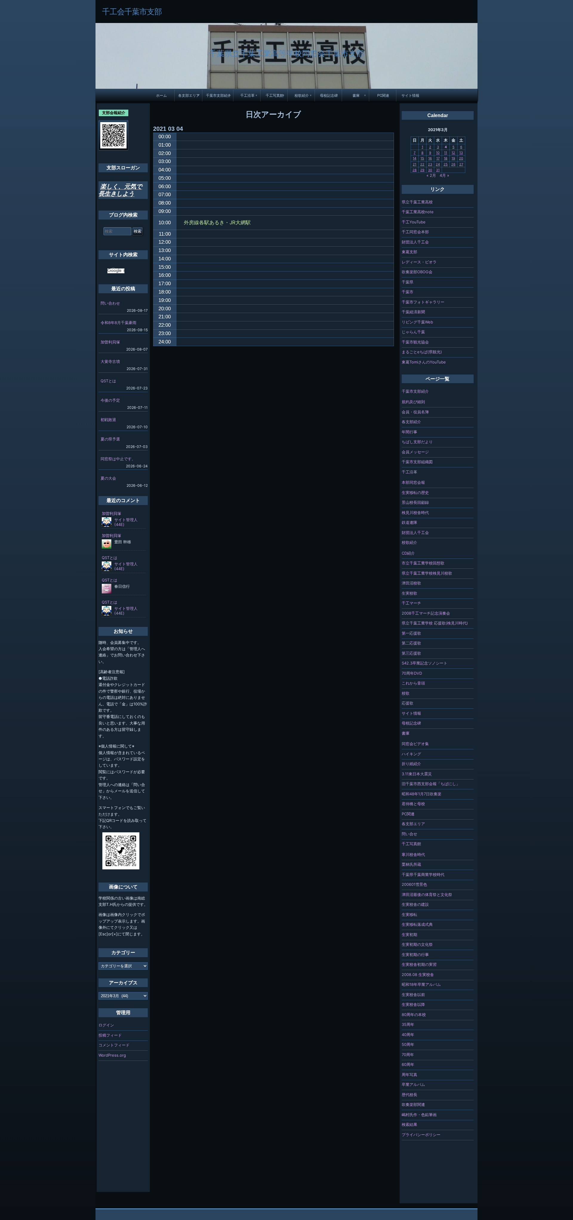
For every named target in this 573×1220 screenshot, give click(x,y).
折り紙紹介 (411, 763)
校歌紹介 (302, 95)
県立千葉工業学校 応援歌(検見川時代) (435, 623)
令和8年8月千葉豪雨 (118, 322)
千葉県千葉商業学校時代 (423, 874)
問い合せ (409, 833)
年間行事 (409, 431)
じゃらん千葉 (413, 331)
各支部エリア (189, 95)
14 (414, 158)
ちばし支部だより (417, 441)
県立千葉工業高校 (417, 202)
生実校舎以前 (413, 994)
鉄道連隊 (409, 522)
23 (430, 164)
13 (461, 153)
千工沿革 (247, 95)
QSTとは (108, 380)
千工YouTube (414, 222)
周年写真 (409, 1074)
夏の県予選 (110, 439)
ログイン (106, 1025)
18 (445, 158)
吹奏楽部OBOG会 (417, 271)
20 (461, 158)
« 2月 (431, 175)
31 (438, 170)
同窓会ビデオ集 (415, 743)
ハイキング (411, 753)
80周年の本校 (414, 1014)
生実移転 (409, 914)
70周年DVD (412, 673)
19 (453, 158)
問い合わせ (110, 303)
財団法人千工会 (415, 242)
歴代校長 (409, 1094)
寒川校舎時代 (413, 854)
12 (453, 153)
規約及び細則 (413, 401)
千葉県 (407, 282)
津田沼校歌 (411, 583)
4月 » (444, 175)
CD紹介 (408, 553)
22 (422, 164)
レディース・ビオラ (419, 262)
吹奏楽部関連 (413, 1104)
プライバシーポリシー (421, 1134)
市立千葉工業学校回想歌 (423, 563)
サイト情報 (410, 95)
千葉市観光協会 (415, 342)
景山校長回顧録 (415, 502)
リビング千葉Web (417, 322)
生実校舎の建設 (415, 904)
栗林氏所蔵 (411, 864)
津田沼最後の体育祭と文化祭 (427, 894)
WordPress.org (112, 1055)
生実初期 (409, 934)
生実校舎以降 (413, 1004)
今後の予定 (110, 400)
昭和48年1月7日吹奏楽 (421, 793)
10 (438, 153)
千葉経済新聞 (413, 311)
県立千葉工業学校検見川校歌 (427, 573)
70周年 (408, 1054)
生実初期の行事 (415, 954)
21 (414, 164)
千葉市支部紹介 (218, 95)
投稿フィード (110, 1035)
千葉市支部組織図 (417, 461)
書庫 (356, 95)
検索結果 (409, 1124)
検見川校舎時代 (415, 512)
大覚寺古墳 (110, 361)
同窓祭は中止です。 (118, 458)
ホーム (161, 95)
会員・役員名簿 (415, 411)
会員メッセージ (415, 451)
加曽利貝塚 (110, 342)
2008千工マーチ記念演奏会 (426, 613)
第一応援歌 (411, 633)
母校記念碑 (329, 95)
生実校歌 (409, 593)
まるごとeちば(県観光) (422, 351)
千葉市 (407, 291)
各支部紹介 (411, 421)
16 (430, 158)
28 (414, 170)
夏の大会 (108, 478)
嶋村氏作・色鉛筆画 (419, 1114)
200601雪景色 (414, 884)
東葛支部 (409, 251)
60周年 (408, 1064)
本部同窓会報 (413, 482)
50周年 (408, 1044)
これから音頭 (413, 683)
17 (438, 158)
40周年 (408, 1034)
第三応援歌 (411, 653)
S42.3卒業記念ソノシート (424, 663)
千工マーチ (411, 603)
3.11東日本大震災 (417, 773)
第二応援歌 (411, 643)
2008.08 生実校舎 (418, 974)
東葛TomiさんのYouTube (424, 362)
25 (445, 164)
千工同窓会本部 (415, 231)
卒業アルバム (413, 1084)
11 (445, 153)
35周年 (408, 1024)
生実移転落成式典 (417, 924)
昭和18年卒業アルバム (421, 984)
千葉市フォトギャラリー (423, 302)
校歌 (405, 693)
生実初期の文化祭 (417, 944)
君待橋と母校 (413, 803)
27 (461, 164)
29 (422, 170)
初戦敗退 (108, 419)
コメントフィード (114, 1045)
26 (453, 164)
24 (438, 164)
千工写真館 (275, 95)
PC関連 (383, 95)
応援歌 (407, 703)
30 (430, 170)
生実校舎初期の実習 (419, 964)
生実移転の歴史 (415, 492)
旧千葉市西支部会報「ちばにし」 (431, 783)
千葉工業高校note (418, 211)
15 (422, 158)
